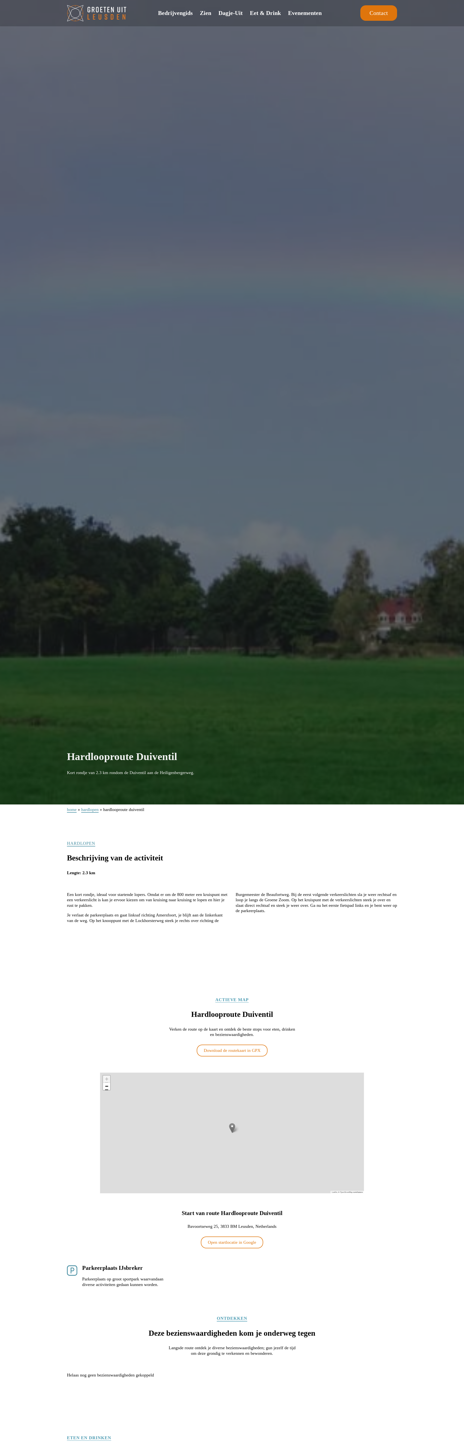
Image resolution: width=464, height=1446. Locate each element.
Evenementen (305, 13)
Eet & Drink (265, 13)
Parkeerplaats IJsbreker (112, 1268)
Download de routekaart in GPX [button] (232, 1050)
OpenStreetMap (346, 1192)
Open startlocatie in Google (232, 1242)
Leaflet (334, 1192)
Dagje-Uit (230, 13)
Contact (379, 13)
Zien (205, 13)
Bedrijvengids (175, 13)
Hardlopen (90, 809)
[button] (232, 1128)
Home (72, 809)
